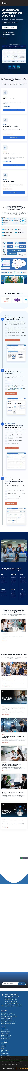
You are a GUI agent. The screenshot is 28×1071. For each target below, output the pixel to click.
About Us (3, 1045)
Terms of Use (4, 1052)
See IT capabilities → (14, 192)
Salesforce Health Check (8, 1023)
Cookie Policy (5, 1050)
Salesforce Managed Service (9, 1016)
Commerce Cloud (6, 1036)
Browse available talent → (14, 165)
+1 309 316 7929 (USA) (10, 998)
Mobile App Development (8, 1021)
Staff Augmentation (6, 1020)
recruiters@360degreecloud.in (12, 1006)
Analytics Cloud (5, 1038)
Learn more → (5, 640)
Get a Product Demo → (14, 137)
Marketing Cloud (5, 1031)
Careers (3, 1046)
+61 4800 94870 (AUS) (10, 1001)
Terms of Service (5, 1055)
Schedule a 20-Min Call (9, 27)
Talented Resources (6, 1018)
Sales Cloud (4, 1030)
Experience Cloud (6, 1035)
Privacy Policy (5, 1053)
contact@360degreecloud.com (13, 1005)
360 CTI (9, 382)
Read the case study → (6, 686)
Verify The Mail (20, 388)
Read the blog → (5, 714)
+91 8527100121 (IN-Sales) (11, 1003)
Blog (2, 1048)
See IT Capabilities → (11, 503)
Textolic (14, 388)
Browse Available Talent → (12, 447)
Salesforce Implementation (8, 1014)
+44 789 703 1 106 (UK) (10, 999)
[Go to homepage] (4, 3)
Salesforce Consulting (7, 1013)
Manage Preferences (8, 1068)
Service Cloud (5, 1033)
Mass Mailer (10, 388)
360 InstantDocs (11, 385)
